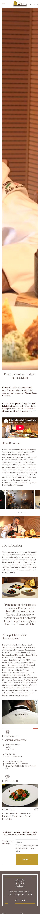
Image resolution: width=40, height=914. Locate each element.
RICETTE (5, 809)
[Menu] (3, 4)
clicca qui (20, 900)
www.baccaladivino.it (14, 756)
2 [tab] (18, 512)
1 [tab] (15, 512)
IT (31, 4)
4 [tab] (25, 512)
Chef (13, 809)
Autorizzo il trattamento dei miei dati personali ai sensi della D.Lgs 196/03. (27, 848)
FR (37, 4)
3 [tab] (22, 512)
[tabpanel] (20, 499)
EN (34, 4)
